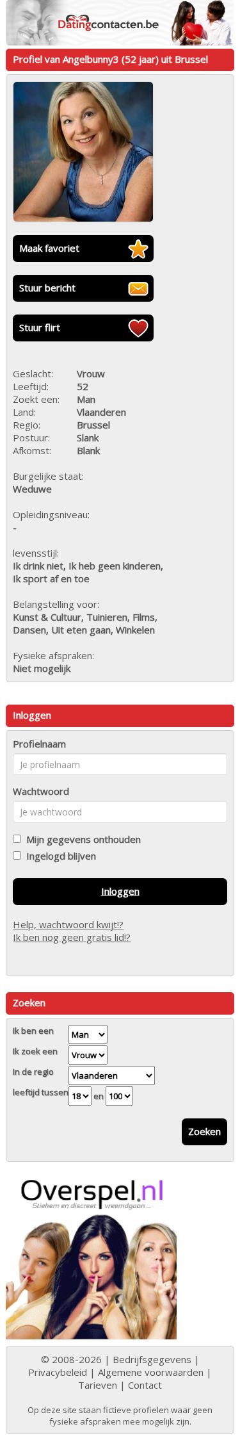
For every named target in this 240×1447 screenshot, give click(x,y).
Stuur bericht (47, 287)
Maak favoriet (49, 247)
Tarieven (97, 1384)
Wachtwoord (41, 791)
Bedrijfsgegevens (152, 1359)
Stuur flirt (39, 327)
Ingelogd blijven (58, 855)
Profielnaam (39, 743)
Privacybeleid (57, 1372)
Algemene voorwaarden (151, 1372)
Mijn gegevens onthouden (81, 839)
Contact (145, 1384)
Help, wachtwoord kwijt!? (68, 924)
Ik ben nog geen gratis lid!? (72, 937)
